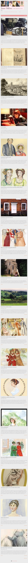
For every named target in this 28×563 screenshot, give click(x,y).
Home (2, 11)
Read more (25, 44)
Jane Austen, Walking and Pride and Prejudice (8, 457)
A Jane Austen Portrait (5, 517)
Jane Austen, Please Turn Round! (6, 547)
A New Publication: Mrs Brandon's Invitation (9, 367)
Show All (25, 15)
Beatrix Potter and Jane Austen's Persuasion (8, 336)
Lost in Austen (3, 127)
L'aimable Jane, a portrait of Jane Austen (8, 397)
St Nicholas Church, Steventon (6, 277)
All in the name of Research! (6, 36)
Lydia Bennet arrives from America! (7, 217)
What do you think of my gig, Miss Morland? (8, 247)
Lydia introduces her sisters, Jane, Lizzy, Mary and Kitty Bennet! (12, 187)
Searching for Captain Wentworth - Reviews (11, 11)
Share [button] (2, 44)
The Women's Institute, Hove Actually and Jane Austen (10, 487)
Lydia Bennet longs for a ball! (6, 157)
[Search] (24, 1)
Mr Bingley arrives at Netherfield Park (7, 97)
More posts (25, 558)
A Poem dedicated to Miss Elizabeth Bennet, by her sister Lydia (11, 66)
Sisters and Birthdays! (4, 427)
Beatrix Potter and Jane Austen (6, 306)
